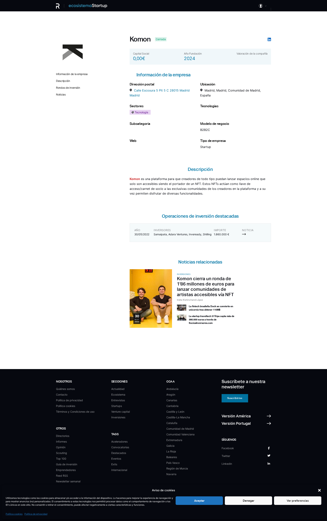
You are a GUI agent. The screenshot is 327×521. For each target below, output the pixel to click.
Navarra (171, 474)
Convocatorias (120, 447)
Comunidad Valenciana (180, 434)
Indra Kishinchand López (190, 299)
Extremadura (174, 440)
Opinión (60, 447)
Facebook (228, 448)
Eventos (116, 458)
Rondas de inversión (68, 87)
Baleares (171, 457)
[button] (319, 490)
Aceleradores (119, 441)
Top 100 (61, 458)
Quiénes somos (65, 388)
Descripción (63, 80)
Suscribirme (234, 398)
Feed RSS (62, 475)
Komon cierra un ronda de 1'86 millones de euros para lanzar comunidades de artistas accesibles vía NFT (205, 286)
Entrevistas (118, 400)
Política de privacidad (35, 513)
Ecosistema (118, 394)
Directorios (62, 435)
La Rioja (171, 451)
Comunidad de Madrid (180, 428)
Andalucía (172, 388)
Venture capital (120, 411)
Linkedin (227, 463)
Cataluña (171, 423)
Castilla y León (175, 411)
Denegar (248, 500)
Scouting (61, 453)
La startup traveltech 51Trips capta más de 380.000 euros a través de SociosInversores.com (211, 319)
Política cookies (14, 513)
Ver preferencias (298, 500)
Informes (61, 441)
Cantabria (172, 406)
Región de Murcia (177, 468)
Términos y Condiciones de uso (75, 411)
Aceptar (199, 500)
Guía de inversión (66, 464)
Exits (114, 464)
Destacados (118, 453)
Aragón (170, 394)
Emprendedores (66, 470)
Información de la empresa (72, 74)
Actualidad (118, 388)
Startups (116, 406)
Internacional (119, 470)
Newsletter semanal (68, 481)
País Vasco (173, 462)
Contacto (61, 394)
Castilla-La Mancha (178, 417)
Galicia (170, 445)
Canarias (171, 400)
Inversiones (118, 417)
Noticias (61, 94)
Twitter (226, 456)
